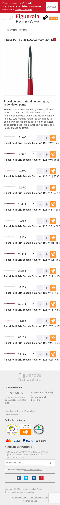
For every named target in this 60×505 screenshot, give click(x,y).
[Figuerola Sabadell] (27, 18)
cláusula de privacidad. (33, 470)
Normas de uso (30, 501)
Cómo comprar (11, 415)
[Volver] (54, 39)
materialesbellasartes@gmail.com (20, 411)
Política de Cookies (39, 497)
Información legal (20, 497)
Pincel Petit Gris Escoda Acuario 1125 (29, 39)
